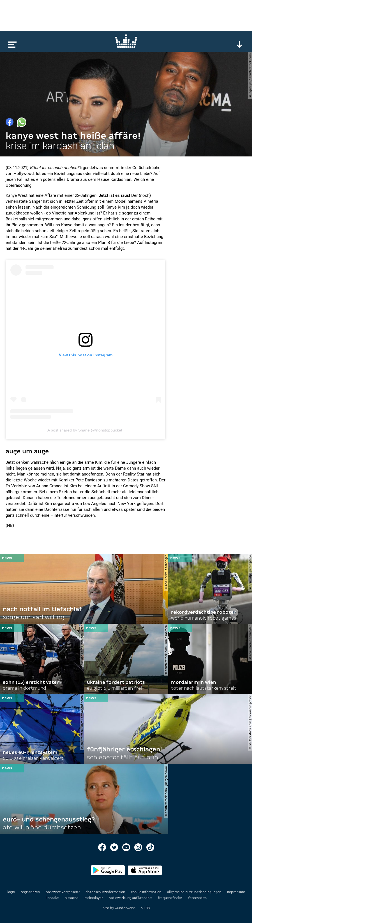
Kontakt (53, 898)
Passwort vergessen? (63, 892)
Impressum (236, 892)
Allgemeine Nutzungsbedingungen (194, 892)
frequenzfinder (170, 898)
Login (11, 892)
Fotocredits (197, 898)
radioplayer (94, 898)
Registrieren (30, 892)
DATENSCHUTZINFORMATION (106, 892)
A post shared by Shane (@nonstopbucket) (85, 430)
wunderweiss (125, 908)
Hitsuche (72, 898)
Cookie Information (146, 892)
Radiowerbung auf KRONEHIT (131, 898)
